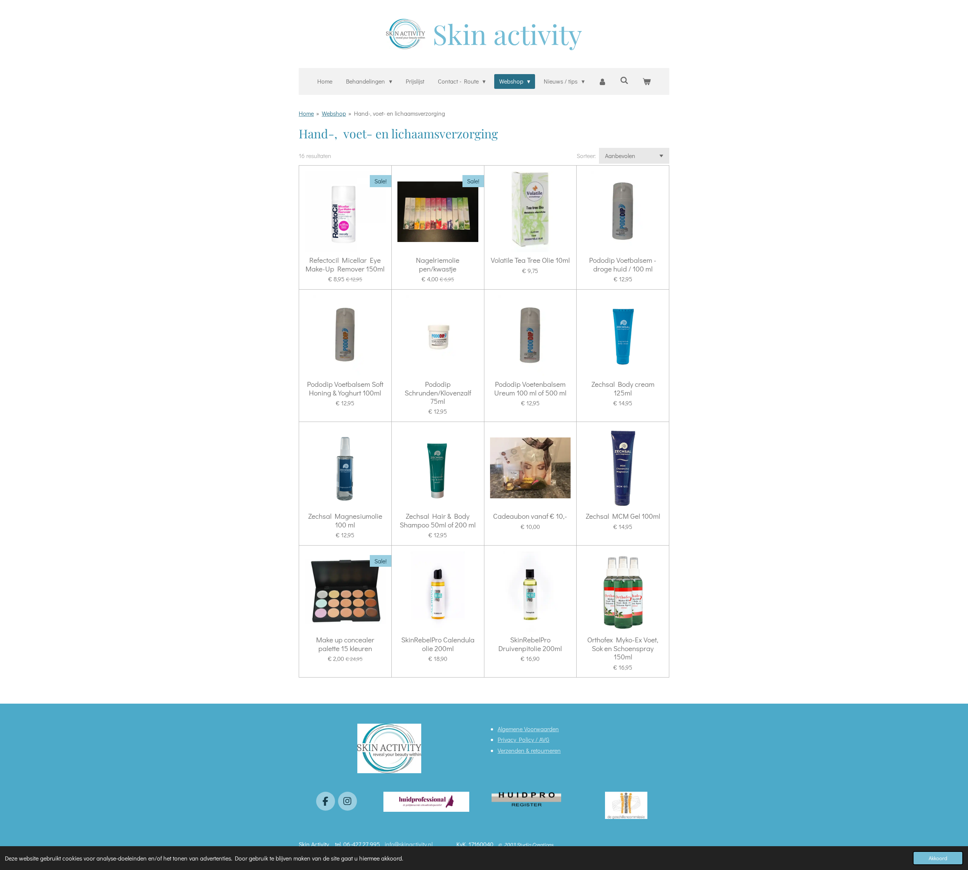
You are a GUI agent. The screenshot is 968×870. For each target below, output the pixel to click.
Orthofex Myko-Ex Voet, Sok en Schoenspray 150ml (622, 648)
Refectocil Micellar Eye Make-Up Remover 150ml (345, 264)
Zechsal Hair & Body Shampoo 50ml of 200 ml (438, 520)
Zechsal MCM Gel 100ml (623, 516)
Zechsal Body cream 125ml (623, 388)
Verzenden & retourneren (529, 750)
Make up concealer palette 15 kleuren (345, 644)
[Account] (602, 81)
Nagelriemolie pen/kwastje (437, 264)
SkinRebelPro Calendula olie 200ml (438, 644)
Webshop (334, 113)
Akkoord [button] (938, 858)
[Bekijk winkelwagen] (646, 81)
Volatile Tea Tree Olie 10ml (530, 260)
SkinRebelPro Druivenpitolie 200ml (530, 644)
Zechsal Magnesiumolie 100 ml (345, 520)
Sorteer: (586, 156)
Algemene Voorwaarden (528, 729)
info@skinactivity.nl (409, 844)
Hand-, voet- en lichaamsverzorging (399, 113)
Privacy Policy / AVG (523, 739)
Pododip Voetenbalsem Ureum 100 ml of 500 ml (530, 388)
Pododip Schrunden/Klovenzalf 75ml (438, 392)
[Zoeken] (624, 80)
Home (306, 113)
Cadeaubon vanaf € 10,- (530, 516)
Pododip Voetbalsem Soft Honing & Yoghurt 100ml (345, 388)
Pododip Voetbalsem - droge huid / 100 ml (622, 264)
